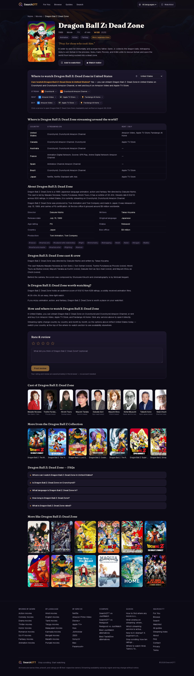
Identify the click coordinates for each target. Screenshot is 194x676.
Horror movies (25, 628)
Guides (69, 4)
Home (30, 16)
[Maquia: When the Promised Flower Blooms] (109, 571)
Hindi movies (51, 613)
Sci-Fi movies (25, 635)
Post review (40, 368)
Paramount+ (77, 646)
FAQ (155, 639)
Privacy (156, 646)
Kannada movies (53, 631)
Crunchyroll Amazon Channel (75, 91)
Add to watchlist (72, 62)
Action (75, 37)
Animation (64, 37)
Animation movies (27, 643)
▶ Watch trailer (94, 62)
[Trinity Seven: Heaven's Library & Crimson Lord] (62, 537)
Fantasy (85, 37)
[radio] (33, 343)
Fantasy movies (26, 639)
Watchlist (157, 624)
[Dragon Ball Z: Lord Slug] (62, 571)
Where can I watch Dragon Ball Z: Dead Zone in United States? (61, 475)
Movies (39, 16)
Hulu (74, 628)
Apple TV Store (69, 97)
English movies (52, 617)
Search (80, 4)
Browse (58, 4)
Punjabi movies (52, 643)
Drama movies (25, 620)
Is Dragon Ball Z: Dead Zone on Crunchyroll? (52, 482)
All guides (157, 628)
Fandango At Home (92, 97)
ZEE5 (74, 635)
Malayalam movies (53, 628)
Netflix (75, 613)
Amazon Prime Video (81, 617)
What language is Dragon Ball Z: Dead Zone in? (53, 490)
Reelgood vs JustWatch (110, 626)
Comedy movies (26, 617)
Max (74, 643)
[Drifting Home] (132, 571)
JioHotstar (77, 631)
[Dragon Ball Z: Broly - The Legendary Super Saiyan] (132, 537)
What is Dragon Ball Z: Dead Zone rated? (50, 505)
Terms (156, 650)
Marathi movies (52, 639)
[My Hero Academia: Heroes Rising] (155, 571)
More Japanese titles (100, 37)
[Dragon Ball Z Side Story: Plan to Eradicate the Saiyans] (38, 571)
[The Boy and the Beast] (85, 571)
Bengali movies (52, 635)
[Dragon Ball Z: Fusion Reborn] (109, 537)
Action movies (25, 613)
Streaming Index (160, 631)
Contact (156, 643)
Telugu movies (52, 624)
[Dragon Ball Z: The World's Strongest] (155, 537)
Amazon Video (48, 97)
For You (46, 4)
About (156, 635)
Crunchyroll (49, 91)
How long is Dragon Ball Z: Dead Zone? (50, 498)
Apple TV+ (77, 624)
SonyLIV (76, 639)
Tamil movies (51, 620)
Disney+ (76, 620)
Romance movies (27, 631)
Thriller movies (25, 624)
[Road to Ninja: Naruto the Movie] (38, 537)
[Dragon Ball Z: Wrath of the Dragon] (85, 537)
